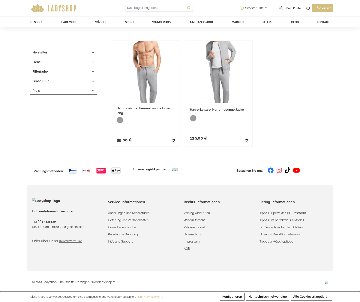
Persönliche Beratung (123, 234)
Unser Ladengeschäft (123, 227)
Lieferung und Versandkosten (128, 220)
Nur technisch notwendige (267, 296)
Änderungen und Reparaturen (128, 213)
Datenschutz (192, 234)
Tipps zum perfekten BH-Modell (282, 220)
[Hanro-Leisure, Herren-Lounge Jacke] (219, 72)
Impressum (192, 241)
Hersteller (40, 52)
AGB (187, 248)
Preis (36, 90)
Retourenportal (194, 227)
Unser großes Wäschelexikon (280, 234)
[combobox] (154, 8)
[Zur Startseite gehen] (54, 8)
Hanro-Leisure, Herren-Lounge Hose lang (143, 111)
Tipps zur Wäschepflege (276, 241)
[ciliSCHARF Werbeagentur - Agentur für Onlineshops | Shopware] (326, 282)
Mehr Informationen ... (149, 296)
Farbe (37, 62)
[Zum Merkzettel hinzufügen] (170, 140)
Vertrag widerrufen (197, 213)
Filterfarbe (40, 71)
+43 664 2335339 (44, 221)
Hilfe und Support (120, 241)
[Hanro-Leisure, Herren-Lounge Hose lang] (145, 72)
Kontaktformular (70, 241)
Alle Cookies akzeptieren (311, 296)
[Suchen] (188, 8)
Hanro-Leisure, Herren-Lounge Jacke (217, 109)
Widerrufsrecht (194, 220)
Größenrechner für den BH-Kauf (282, 227)
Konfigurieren (232, 296)
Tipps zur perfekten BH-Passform (283, 213)
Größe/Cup (41, 81)
